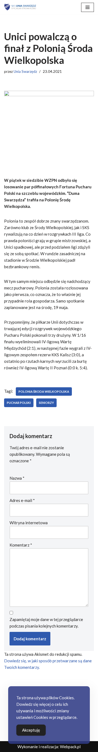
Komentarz (21, 544)
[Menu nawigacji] (87, 7)
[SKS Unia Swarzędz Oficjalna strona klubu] (20, 7)
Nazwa (17, 478)
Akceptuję (31, 730)
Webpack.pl (70, 746)
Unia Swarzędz (25, 71)
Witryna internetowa (29, 522)
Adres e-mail (22, 500)
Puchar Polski (19, 402)
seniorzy (46, 402)
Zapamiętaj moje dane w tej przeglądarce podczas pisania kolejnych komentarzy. (46, 622)
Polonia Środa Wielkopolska (44, 391)
